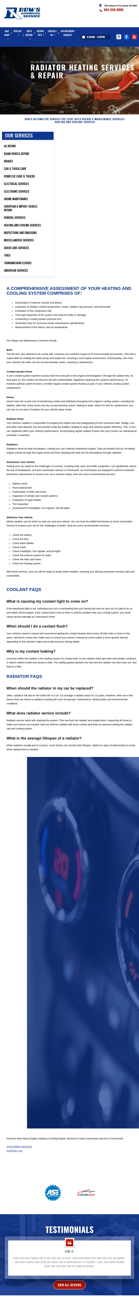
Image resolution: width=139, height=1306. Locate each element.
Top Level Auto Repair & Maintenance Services (92, 119)
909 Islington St (53, 62)
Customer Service (19, 1146)
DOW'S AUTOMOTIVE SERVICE (42, 119)
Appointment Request (68, 33)
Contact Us (52, 33)
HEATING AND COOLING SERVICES (75, 122)
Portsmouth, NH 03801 (71, 62)
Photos (17, 31)
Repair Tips (40, 33)
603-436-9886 (113, 9)
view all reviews (69, 1284)
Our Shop (7, 33)
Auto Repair (29, 33)
